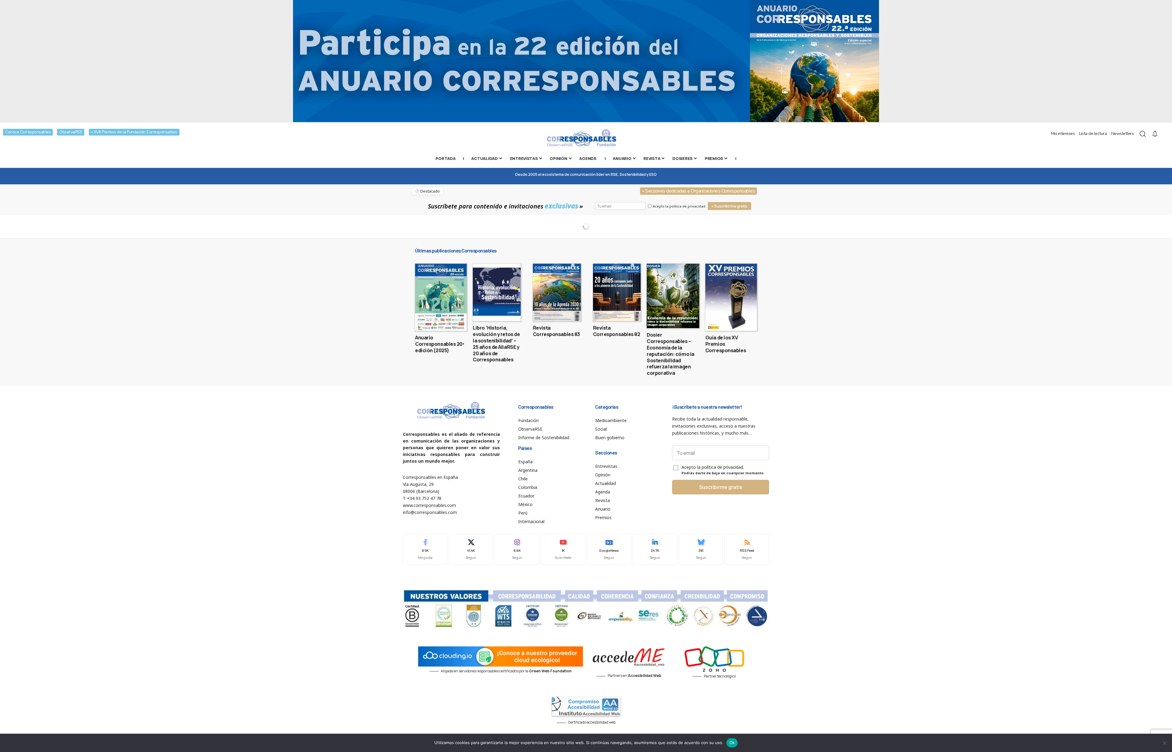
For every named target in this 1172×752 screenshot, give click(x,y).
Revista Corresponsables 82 (616, 331)
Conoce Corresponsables (28, 132)
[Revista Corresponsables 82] (617, 292)
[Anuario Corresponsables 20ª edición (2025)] (441, 297)
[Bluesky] (701, 549)
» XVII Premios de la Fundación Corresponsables (134, 132)
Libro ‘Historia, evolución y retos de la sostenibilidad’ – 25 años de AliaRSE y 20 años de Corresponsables (496, 343)
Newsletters (1122, 133)
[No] (1164, 743)
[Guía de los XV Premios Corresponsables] (731, 297)
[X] (471, 549)
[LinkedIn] (655, 549)
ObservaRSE (70, 132)
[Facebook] (425, 549)
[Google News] (609, 549)
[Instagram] (517, 549)
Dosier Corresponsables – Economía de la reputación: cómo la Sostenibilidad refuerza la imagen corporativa (670, 353)
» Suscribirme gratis (729, 206)
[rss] (747, 549)
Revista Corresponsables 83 (556, 331)
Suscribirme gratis (720, 487)
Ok (732, 742)
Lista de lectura (1093, 133)
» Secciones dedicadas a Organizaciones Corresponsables (698, 191)
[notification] (1155, 134)
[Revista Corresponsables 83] (557, 292)
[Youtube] (563, 549)
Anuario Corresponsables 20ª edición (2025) (439, 344)
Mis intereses (1063, 133)
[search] (1143, 134)
